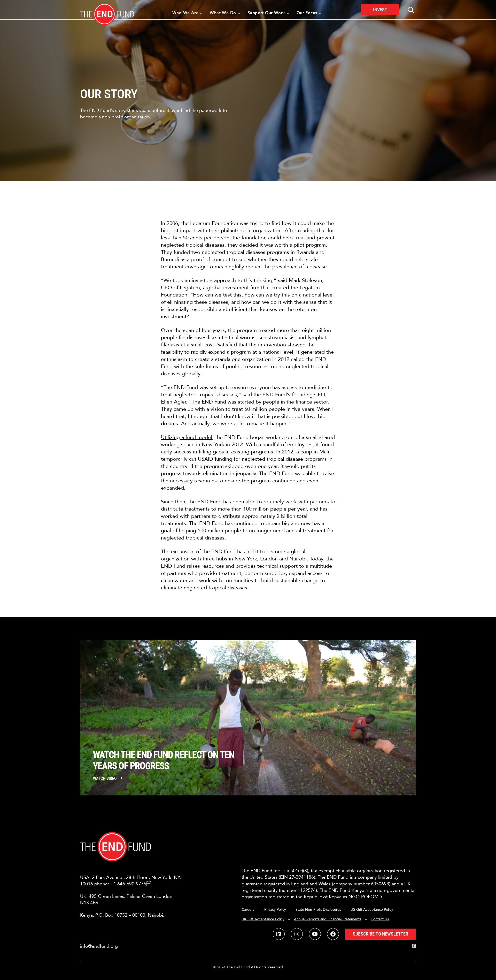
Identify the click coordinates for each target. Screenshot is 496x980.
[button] (107, 9)
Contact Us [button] (380, 919)
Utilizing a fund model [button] (186, 437)
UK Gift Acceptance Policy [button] (263, 919)
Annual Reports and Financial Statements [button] (327, 919)
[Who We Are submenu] (201, 13)
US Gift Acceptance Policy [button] (372, 909)
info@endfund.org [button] (99, 946)
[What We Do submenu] (239, 13)
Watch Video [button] (105, 779)
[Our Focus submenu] (320, 13)
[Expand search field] (411, 10)
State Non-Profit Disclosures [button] (318, 909)
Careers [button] (248, 909)
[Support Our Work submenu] (288, 13)
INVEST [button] (380, 9)
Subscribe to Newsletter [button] (380, 934)
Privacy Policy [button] (275, 909)
